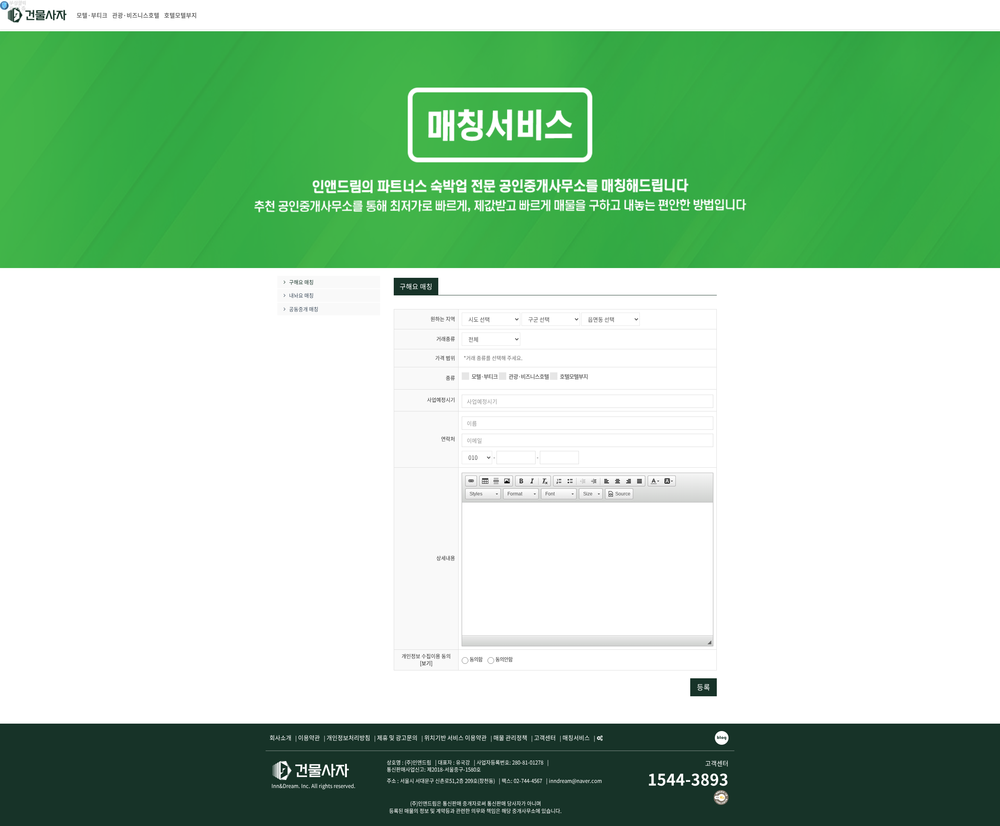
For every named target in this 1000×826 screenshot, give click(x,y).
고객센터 (545, 737)
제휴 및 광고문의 (397, 737)
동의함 (476, 659)
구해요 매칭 (301, 282)
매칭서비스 (576, 737)
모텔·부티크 (92, 15)
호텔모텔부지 (180, 15)
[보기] (426, 663)
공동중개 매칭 (303, 309)
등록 (703, 687)
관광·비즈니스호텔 (135, 15)
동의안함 (503, 659)
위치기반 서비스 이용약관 (455, 737)
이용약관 (309, 737)
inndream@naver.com (575, 780)
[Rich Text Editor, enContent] (587, 568)
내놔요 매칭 (301, 295)
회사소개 (280, 737)
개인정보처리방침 (348, 737)
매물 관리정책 (510, 737)
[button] (471, 481)
